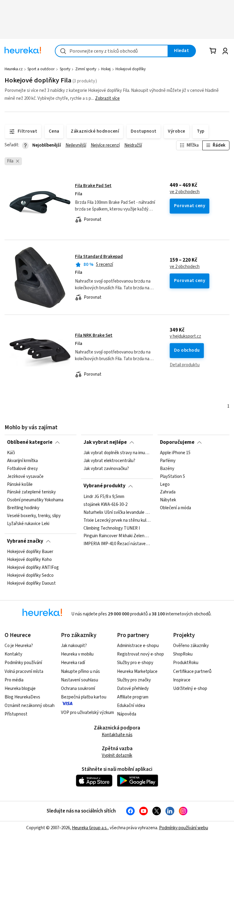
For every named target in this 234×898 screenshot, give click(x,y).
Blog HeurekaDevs (22, 697)
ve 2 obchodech (185, 192)
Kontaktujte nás (117, 735)
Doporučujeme (177, 442)
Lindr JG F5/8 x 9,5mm (103, 497)
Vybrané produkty (104, 485)
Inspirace (181, 680)
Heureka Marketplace (137, 671)
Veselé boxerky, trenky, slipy (34, 516)
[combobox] (111, 51)
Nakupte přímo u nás (80, 671)
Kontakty (13, 654)
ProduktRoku (185, 663)
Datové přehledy (133, 688)
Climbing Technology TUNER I (111, 528)
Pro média (14, 680)
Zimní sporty (85, 69)
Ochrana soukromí (78, 688)
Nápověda (126, 714)
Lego (165, 484)
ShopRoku (183, 654)
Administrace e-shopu (138, 645)
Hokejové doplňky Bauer (30, 552)
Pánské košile (20, 484)
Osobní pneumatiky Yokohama (35, 500)
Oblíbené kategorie (29, 442)
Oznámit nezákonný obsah (30, 705)
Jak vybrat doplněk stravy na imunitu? (117, 453)
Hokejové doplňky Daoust (31, 583)
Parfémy (168, 461)
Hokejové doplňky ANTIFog (33, 568)
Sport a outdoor (41, 69)
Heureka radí (73, 663)
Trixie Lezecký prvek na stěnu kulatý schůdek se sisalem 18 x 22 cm (117, 520)
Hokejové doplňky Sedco (30, 576)
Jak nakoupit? (74, 645)
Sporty (65, 69)
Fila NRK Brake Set (93, 335)
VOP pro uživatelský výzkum (87, 712)
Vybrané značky (25, 541)
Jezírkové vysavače (25, 477)
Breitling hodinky (23, 508)
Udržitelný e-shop (190, 688)
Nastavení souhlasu (79, 680)
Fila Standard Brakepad (99, 256)
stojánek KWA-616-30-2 (105, 505)
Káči (11, 453)
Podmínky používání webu (183, 828)
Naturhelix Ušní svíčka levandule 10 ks (117, 513)
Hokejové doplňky (130, 69)
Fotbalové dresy (22, 469)
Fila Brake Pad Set (93, 186)
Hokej (106, 69)
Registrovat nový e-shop (140, 654)
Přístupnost (16, 714)
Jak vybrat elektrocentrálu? (109, 461)
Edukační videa (131, 705)
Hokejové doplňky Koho (29, 560)
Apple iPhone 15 (175, 453)
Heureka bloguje (20, 688)
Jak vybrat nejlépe (105, 442)
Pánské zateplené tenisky (31, 492)
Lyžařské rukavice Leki (28, 524)
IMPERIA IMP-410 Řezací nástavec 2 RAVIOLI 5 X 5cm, (117, 544)
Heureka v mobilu (77, 654)
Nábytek (168, 500)
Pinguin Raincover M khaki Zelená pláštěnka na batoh (117, 536)
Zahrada (168, 492)
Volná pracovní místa (24, 671)
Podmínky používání (23, 663)
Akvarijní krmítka (22, 461)
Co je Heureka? (19, 645)
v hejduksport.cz (185, 336)
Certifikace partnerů (192, 671)
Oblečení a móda (175, 508)
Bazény (167, 469)
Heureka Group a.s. (90, 828)
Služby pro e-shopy (135, 663)
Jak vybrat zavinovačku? (106, 469)
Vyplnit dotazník (117, 755)
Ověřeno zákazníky (191, 645)
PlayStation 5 (172, 477)
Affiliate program (132, 697)
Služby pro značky (134, 680)
